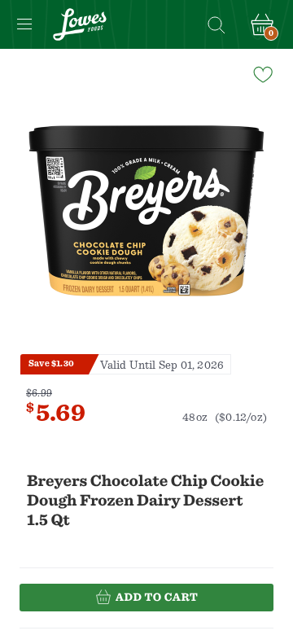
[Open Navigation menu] (24, 24)
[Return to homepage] (80, 24)
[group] (146, 211)
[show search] (216, 24)
